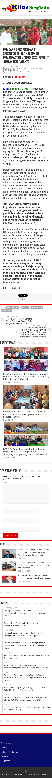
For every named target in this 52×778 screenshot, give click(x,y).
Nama (6, 507)
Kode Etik (4, 756)
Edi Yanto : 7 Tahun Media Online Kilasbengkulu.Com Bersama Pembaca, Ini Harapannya (34, 565)
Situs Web (7, 525)
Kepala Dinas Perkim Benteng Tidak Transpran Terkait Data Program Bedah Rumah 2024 (19, 320)
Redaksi (4, 747)
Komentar (8, 482)
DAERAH (6, 70)
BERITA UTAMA (36, 68)
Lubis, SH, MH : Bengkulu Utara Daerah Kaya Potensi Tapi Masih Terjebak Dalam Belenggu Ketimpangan (33, 552)
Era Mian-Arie (12, 307)
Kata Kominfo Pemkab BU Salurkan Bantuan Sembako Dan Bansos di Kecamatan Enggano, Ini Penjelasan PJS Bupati (26, 376)
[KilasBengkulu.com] (26, 7)
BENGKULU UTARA (23, 68)
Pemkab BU (7, 311)
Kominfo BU (37, 307)
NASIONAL (14, 70)
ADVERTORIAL (11, 68)
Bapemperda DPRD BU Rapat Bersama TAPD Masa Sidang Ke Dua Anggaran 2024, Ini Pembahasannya (25, 414)
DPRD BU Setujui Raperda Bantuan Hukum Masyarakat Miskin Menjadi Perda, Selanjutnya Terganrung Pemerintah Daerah (25, 452)
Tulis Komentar (11, 72)
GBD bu (25, 307)
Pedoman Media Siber (10, 752)
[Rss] (26, 771)
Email (6, 516)
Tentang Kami (6, 743)
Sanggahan (5, 761)
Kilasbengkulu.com (21, 774)
